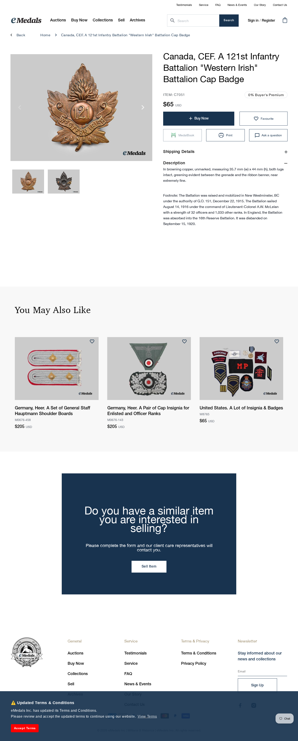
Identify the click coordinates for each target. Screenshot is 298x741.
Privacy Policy (193, 663)
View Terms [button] (147, 716)
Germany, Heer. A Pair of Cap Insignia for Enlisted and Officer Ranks (148, 411)
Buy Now (76, 663)
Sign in (253, 20)
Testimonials (184, 5)
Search (229, 20)
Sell (71, 684)
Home (45, 35)
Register (268, 20)
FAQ (218, 5)
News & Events (237, 5)
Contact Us (280, 5)
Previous (19, 109)
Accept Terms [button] (25, 728)
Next (143, 109)
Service (203, 5)
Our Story (260, 5)
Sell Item (149, 566)
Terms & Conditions (198, 653)
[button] (79, 20)
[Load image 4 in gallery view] (64, 181)
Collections (78, 674)
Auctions (75, 653)
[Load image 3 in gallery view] (28, 181)
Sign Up (257, 685)
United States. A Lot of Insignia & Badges (241, 408)
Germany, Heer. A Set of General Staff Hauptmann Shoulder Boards (52, 411)
